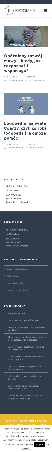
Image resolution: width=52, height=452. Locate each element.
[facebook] (18, 2)
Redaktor (30, 77)
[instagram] (33, 2)
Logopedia (13, 80)
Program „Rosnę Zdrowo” (18, 290)
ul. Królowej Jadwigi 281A (17, 186)
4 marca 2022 (13, 144)
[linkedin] (23, 2)
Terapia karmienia (15, 283)
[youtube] (28, 2)
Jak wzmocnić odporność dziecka (23, 320)
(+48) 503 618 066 (13, 195)
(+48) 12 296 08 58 (13, 198)
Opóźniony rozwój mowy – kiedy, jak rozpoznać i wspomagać (25, 397)
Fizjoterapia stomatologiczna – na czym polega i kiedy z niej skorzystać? (27, 338)
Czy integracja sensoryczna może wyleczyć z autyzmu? (23, 387)
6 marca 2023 (13, 77)
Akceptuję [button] (39, 444)
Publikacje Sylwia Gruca (31, 80)
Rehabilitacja (13, 276)
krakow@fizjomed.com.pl (17, 202)
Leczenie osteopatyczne (17, 269)
